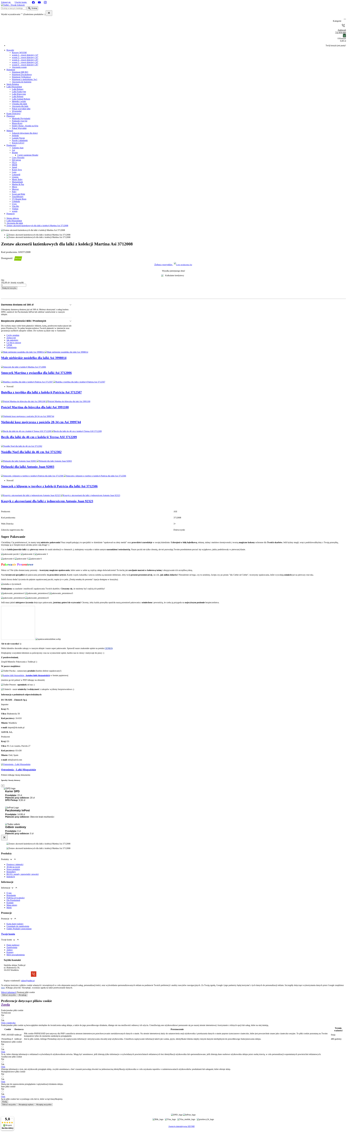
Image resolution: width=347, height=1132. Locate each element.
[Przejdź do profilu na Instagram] (45, 2)
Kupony (10, 952)
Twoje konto (8, 934)
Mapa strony (12, 905)
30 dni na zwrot (13, 867)
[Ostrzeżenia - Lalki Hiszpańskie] (15, 764)
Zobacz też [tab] (11, 338)
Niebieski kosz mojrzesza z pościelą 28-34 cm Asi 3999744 (41, 422)
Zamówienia (12, 947)
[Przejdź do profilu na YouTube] (39, 2)
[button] (8, 1023)
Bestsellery (11, 872)
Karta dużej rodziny (15, 924)
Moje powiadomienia (16, 955)
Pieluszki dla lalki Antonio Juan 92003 (27, 466)
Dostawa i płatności (15, 864)
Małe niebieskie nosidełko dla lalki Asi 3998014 (33, 358)
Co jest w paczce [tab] (14, 342)
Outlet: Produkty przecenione (19, 929)
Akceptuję (22, 995)
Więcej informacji (8, 992)
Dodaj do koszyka (9, 288)
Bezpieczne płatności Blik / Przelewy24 (23, 321)
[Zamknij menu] (344, 21)
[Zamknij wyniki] (49, 13)
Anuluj (4, 1102)
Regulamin (11, 895)
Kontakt (10, 903)
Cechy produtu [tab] (13, 335)
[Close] (4, 837)
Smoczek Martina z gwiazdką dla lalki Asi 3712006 (36, 372)
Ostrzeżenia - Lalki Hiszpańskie (18, 769)
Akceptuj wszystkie (44, 1105)
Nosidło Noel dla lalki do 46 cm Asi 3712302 (31, 452)
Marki (9, 907)
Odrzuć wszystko (9, 995)
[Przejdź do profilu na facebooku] (33, 2)
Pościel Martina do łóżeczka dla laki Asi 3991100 (35, 407)
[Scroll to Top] (173, 1129)
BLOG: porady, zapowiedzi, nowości (23, 874)
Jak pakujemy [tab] (12, 340)
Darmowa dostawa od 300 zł (17, 304)
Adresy (10, 950)
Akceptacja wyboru (26, 1105)
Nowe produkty (13, 869)
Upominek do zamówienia (18, 926)
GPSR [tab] (9, 345)
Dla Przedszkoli (13, 900)
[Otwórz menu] (345, 19)
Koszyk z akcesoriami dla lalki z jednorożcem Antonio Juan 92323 (47, 501)
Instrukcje (11, 876)
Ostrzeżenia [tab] (12, 347)
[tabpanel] (173, 427)
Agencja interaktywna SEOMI (181, 1126)
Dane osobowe (13, 945)
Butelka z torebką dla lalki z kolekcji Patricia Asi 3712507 (41, 392)
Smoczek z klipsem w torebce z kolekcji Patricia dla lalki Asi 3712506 (49, 486)
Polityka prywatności (16, 898)
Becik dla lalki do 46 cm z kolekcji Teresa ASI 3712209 (39, 437)
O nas (9, 893)
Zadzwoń (340, 31)
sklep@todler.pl (28, 980)
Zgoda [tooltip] (5, 1004)
